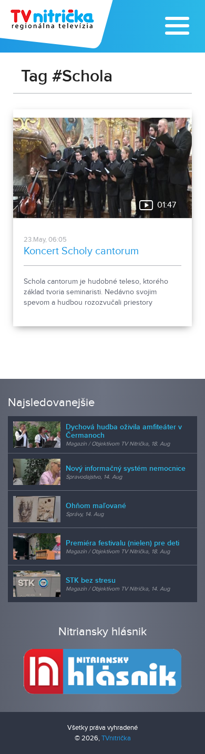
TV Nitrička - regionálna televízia (57, 24)
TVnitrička (116, 738)
